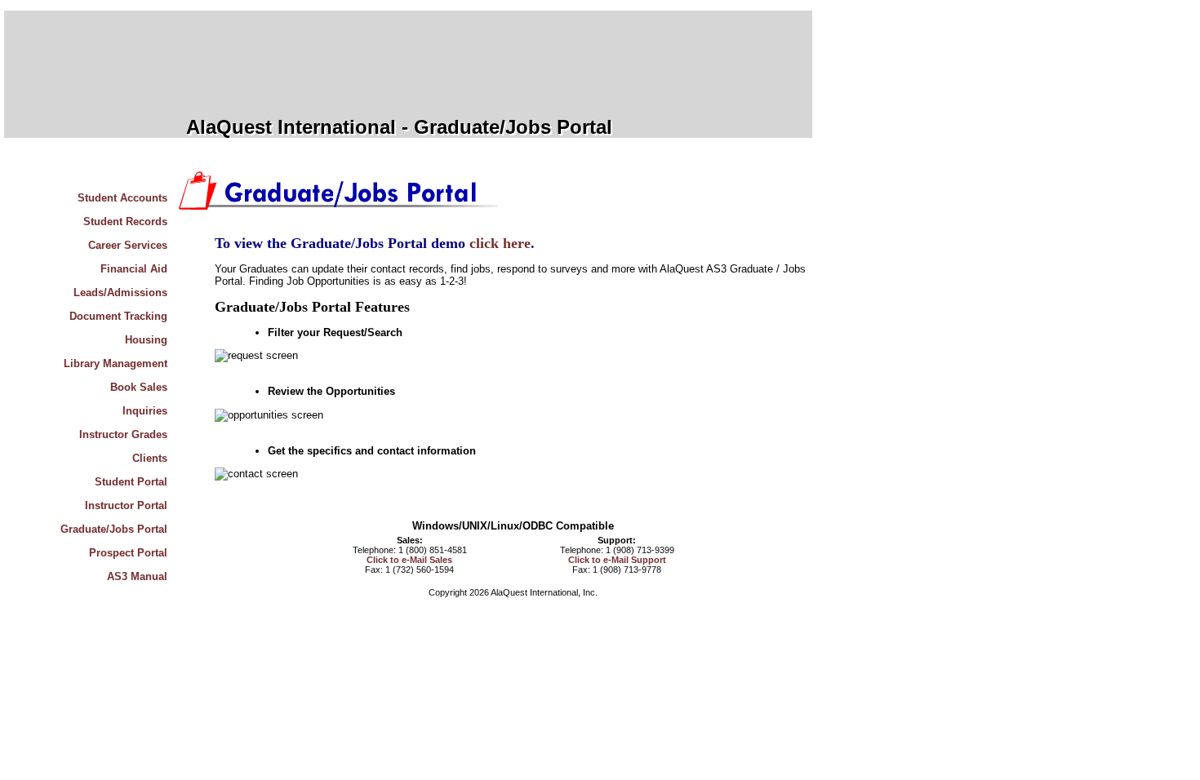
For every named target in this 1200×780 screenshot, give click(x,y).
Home (140, 174)
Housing (146, 340)
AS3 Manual (137, 576)
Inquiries (144, 411)
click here (500, 243)
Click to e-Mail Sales (409, 560)
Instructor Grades (123, 434)
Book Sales (138, 387)
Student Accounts (122, 198)
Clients (149, 458)
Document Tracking (118, 316)
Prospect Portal (128, 553)
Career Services (127, 245)
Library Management (115, 363)
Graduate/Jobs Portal (113, 529)
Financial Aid (133, 269)
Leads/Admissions (120, 292)
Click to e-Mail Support (617, 560)
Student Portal (131, 482)
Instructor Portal (126, 505)
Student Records (125, 221)
